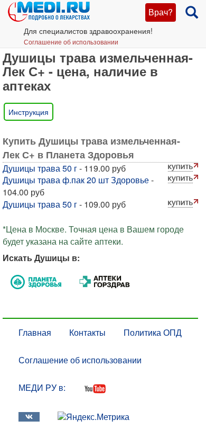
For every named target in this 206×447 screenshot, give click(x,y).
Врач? (160, 12)
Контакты (87, 332)
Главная (34, 332)
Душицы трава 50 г (40, 168)
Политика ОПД (153, 332)
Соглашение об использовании (71, 41)
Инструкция (28, 111)
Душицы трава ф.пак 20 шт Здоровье (76, 180)
